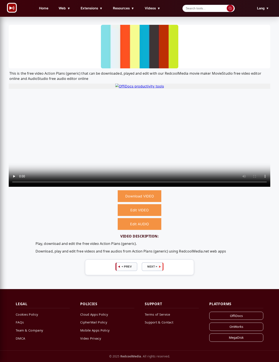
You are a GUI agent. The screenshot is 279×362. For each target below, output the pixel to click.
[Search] (230, 8)
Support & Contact (159, 322)
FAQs (20, 322)
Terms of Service (157, 314)
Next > (152, 266)
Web (64, 8)
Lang (263, 8)
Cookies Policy (27, 314)
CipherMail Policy (93, 322)
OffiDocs (236, 316)
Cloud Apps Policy (94, 314)
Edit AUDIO (139, 224)
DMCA (20, 338)
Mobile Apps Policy (95, 330)
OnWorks (236, 327)
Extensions (92, 8)
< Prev (127, 266)
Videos (152, 8)
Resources (123, 8)
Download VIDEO (139, 196)
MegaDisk (236, 337)
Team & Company (29, 330)
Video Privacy (90, 338)
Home (43, 8)
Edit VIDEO (139, 210)
